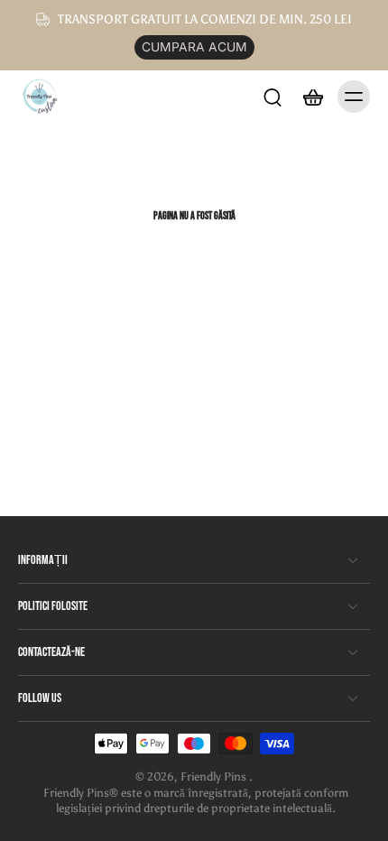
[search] (272, 97)
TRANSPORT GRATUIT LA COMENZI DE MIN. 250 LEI (205, 19)
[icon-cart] (312, 97)
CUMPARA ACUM (194, 47)
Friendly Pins (214, 776)
